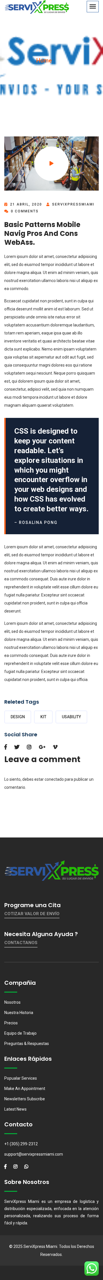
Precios (11, 1023)
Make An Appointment (24, 1088)
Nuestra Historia (18, 1012)
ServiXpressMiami (73, 204)
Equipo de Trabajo (20, 1033)
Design (18, 717)
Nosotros (12, 1002)
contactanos (20, 942)
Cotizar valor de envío (32, 913)
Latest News (15, 1109)
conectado (54, 779)
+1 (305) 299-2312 (21, 1144)
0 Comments (24, 211)
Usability (71, 717)
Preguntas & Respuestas (26, 1043)
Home (44, 60)
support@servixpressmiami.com (33, 1154)
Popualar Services (20, 1078)
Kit (43, 717)
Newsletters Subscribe (24, 1099)
